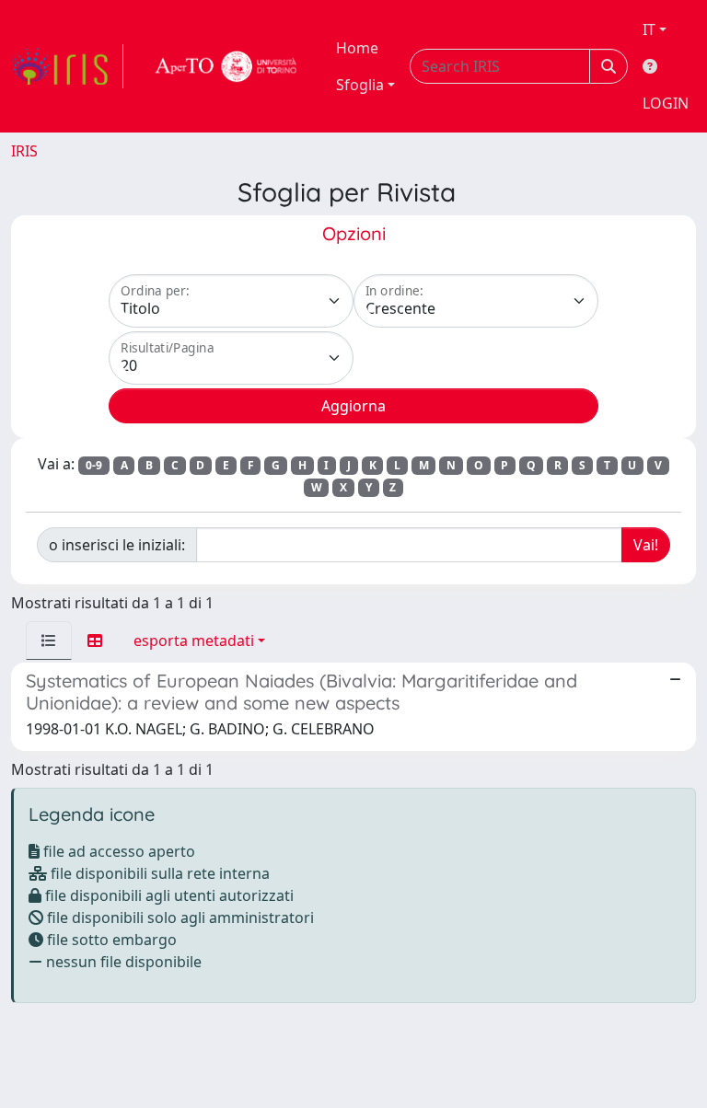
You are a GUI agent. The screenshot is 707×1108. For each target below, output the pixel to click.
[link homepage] (67, 66)
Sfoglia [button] (360, 85)
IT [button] (649, 29)
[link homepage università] (226, 66)
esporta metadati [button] (193, 640)
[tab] (49, 640)
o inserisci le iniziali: (117, 545)
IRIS (24, 151)
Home (357, 48)
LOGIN (666, 103)
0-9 (94, 465)
